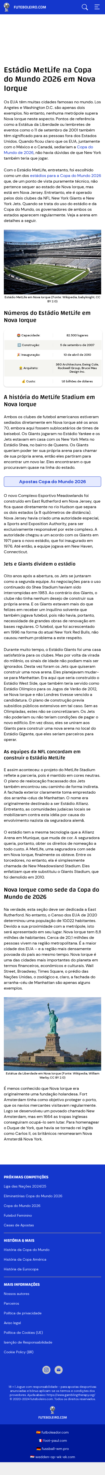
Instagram (46, 1370)
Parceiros (11, 1303)
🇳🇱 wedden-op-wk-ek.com (52, 1457)
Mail (59, 1370)
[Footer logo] (52, 1412)
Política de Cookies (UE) (23, 1332)
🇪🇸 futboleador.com (52, 1432)
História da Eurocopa (21, 1269)
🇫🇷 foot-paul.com (52, 1440)
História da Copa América (25, 1259)
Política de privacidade (23, 1313)
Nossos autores (16, 1293)
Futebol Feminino (18, 1215)
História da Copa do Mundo (26, 1249)
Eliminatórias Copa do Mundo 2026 (33, 1196)
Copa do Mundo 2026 (22, 1205)
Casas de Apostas (19, 1225)
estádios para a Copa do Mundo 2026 (65, 175)
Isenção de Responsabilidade (28, 1342)
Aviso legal (12, 1323)
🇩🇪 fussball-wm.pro (52, 1448)
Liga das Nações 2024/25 (25, 1186)
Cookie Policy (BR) (18, 1352)
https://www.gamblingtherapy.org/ (71, 1395)
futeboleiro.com (29, 7)
